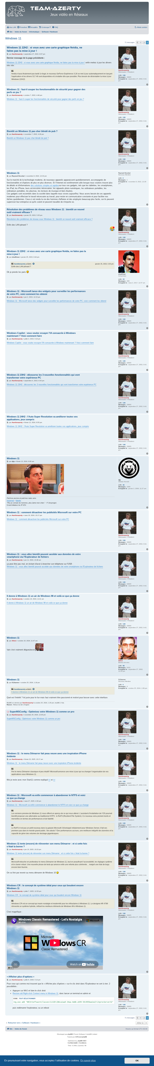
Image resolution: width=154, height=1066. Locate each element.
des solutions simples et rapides (45, 185)
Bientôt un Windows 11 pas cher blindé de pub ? (32, 131)
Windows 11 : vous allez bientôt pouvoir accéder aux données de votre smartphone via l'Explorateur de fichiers (44, 555)
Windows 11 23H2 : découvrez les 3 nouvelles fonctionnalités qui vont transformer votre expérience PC (43, 376)
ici (49, 780)
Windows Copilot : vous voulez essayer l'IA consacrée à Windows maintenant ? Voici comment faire (41, 334)
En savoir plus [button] (88, 1060)
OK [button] (137, 1060)
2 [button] (144, 42)
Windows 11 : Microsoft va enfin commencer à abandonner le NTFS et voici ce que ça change (46, 796)
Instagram (10, 500)
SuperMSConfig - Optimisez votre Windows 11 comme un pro (42, 711)
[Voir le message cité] (33, 263)
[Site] (48, 10)
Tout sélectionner (27, 998)
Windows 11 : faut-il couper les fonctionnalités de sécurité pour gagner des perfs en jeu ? (46, 90)
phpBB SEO (82, 1041)
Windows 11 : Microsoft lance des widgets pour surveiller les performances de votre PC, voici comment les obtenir (46, 292)
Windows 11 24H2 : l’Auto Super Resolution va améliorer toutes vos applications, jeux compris (42, 418)
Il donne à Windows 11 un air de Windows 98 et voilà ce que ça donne (43, 596)
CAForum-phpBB (81, 1037)
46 (124, 485)
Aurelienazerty (20, 264)
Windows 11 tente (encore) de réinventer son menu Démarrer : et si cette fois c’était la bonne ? (47, 845)
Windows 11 (13, 38)
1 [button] (140, 42)
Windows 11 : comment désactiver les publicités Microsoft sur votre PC (44, 512)
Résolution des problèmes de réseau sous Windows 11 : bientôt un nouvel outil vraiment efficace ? (45, 210)
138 (124, 75)
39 (124, 279)
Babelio (18, 500)
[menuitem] (11, 27)
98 (124, 666)
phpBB (70, 1034)
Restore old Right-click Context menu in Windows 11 (35, 993)
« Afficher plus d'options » (20, 976)
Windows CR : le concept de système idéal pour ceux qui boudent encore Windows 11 (45, 887)
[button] (137, 42)
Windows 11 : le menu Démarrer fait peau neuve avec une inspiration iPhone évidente (46, 755)
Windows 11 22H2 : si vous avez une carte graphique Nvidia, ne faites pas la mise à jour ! (44, 49)
